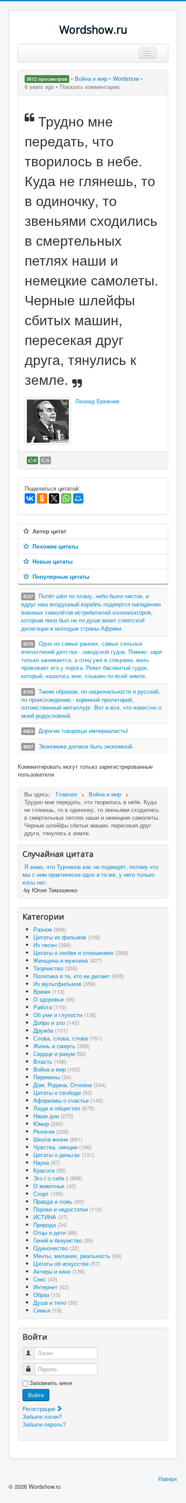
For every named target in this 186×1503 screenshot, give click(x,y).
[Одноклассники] (42, 498)
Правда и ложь (58, 1201)
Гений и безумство (63, 1240)
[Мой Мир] (78, 498)
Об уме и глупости (64, 1015)
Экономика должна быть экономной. (86, 746)
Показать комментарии (89, 86)
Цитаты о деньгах (63, 1155)
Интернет (51, 1287)
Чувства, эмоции (62, 1147)
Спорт (48, 1193)
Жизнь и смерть (61, 1046)
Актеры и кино (59, 1271)
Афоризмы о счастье (68, 1100)
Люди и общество (63, 1108)
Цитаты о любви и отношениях (80, 952)
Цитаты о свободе (62, 1092)
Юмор (48, 1123)
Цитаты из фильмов (66, 937)
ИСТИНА (50, 1217)
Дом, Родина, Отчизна (69, 1085)
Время (48, 991)
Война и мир (92, 78)
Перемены (52, 1077)
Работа (49, 1007)
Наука (46, 1162)
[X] (54, 498)
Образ (47, 1295)
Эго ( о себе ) (57, 1178)
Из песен (52, 945)
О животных (54, 1186)
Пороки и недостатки (67, 1209)
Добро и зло (56, 1022)
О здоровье (54, 999)
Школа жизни (57, 1139)
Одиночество (56, 1248)
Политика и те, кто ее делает (78, 976)
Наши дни (53, 1116)
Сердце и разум (59, 1054)
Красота (49, 1170)
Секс (45, 1279)
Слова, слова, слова (67, 1038)
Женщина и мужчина (67, 960)
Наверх (167, 1478)
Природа (50, 1225)
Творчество (55, 968)
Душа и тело (55, 1302)
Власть (50, 1061)
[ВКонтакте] (30, 498)
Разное (49, 929)
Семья (47, 1310)
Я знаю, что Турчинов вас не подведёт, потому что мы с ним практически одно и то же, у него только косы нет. (90, 874)
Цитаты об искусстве (66, 1263)
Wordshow (126, 78)
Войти (36, 1395)
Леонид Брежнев (97, 401)
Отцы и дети (55, 1232)
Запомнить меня (50, 1383)
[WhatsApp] (66, 498)
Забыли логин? (42, 1416)
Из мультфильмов (64, 984)
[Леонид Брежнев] (48, 421)
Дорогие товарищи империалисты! (83, 730)
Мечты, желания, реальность (77, 1256)
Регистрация (39, 1409)
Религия (51, 1131)
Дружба (50, 1030)
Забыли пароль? (44, 1424)
